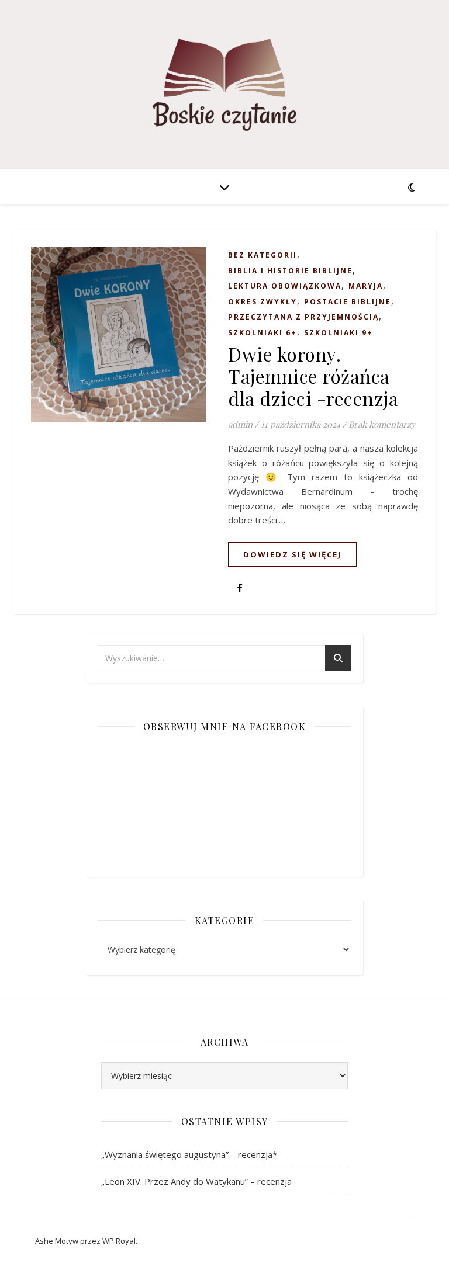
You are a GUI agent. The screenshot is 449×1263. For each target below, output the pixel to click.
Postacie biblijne (347, 302)
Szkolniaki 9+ (338, 333)
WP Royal (119, 1241)
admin (240, 424)
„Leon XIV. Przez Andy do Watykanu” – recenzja (196, 1181)
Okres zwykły (262, 302)
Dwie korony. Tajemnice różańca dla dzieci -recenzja (313, 376)
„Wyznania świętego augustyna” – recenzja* (189, 1154)
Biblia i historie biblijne (290, 271)
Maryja (365, 286)
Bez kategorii (262, 255)
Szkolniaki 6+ (262, 333)
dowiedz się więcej (292, 554)
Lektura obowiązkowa (284, 286)
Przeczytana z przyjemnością (303, 317)
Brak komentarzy (382, 424)
